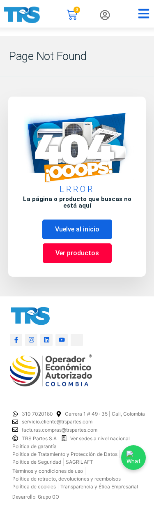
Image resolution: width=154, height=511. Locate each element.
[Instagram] (31, 340)
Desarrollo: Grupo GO (35, 497)
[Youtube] (61, 340)
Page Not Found (47, 56)
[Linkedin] (46, 340)
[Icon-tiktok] (77, 340)
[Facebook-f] (16, 340)
